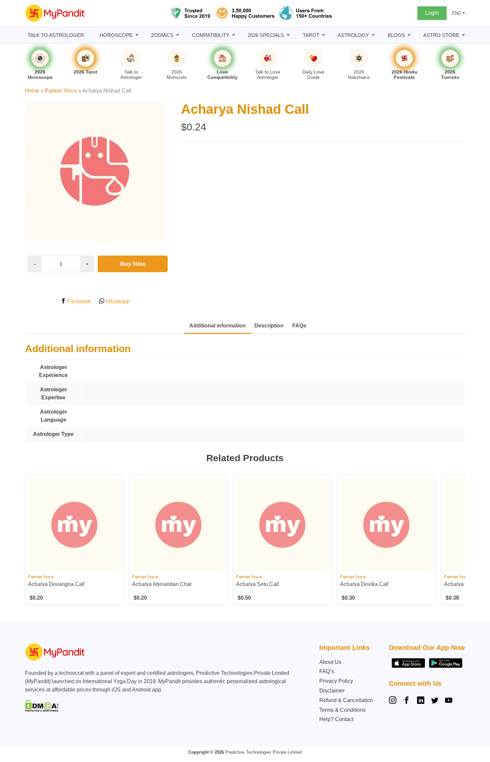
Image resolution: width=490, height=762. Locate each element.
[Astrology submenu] (373, 35)
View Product (74, 565)
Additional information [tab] (217, 325)
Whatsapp (117, 301)
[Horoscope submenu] (136, 35)
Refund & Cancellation (346, 700)
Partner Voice (61, 91)
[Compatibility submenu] (233, 35)
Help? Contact (336, 719)
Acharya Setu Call (257, 584)
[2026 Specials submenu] (288, 35)
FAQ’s (326, 671)
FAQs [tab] (299, 325)
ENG (456, 13)
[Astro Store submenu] (463, 35)
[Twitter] (434, 701)
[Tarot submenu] (323, 35)
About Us (330, 662)
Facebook (78, 301)
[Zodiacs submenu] (177, 35)
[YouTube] (448, 701)
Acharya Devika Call (364, 584)
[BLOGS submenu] (409, 35)
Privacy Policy (336, 681)
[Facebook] (406, 701)
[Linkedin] (420, 701)
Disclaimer (332, 690)
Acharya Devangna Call (56, 584)
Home (32, 91)
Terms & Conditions (342, 710)
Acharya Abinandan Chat (161, 584)
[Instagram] (394, 701)
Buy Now (133, 264)
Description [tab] (269, 325)
